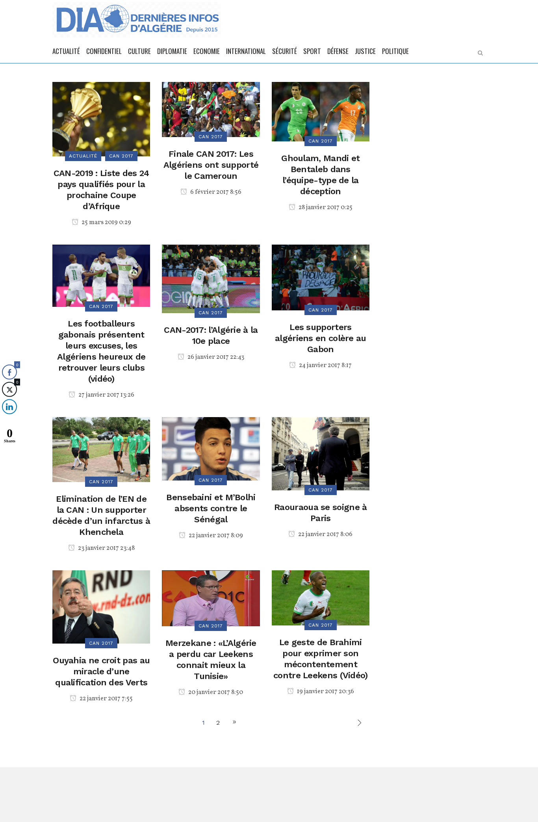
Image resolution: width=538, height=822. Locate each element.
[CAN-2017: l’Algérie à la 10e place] (211, 278)
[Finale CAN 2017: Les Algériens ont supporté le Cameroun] (211, 109)
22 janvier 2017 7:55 (105, 698)
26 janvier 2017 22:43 (215, 357)
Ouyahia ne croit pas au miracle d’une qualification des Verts (101, 671)
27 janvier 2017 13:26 (105, 395)
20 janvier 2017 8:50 (215, 692)
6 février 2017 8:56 (215, 192)
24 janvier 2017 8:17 (325, 365)
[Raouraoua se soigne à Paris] (320, 453)
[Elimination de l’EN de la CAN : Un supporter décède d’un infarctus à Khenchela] (101, 449)
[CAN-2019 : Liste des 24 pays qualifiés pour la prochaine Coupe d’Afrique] (101, 118)
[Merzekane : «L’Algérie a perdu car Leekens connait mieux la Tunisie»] (211, 597)
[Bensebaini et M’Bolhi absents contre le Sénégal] (211, 448)
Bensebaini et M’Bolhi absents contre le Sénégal (210, 508)
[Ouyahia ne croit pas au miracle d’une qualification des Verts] (101, 606)
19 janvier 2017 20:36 (325, 691)
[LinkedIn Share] (9, 406)
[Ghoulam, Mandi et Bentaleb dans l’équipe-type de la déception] (320, 111)
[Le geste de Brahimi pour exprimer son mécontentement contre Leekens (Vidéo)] (320, 597)
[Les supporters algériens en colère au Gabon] (320, 276)
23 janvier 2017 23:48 (106, 548)
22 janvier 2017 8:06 (324, 534)
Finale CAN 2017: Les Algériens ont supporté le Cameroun (211, 165)
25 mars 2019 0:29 (105, 222)
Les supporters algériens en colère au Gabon (320, 338)
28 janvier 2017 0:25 (324, 207)
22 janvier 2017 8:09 (215, 535)
